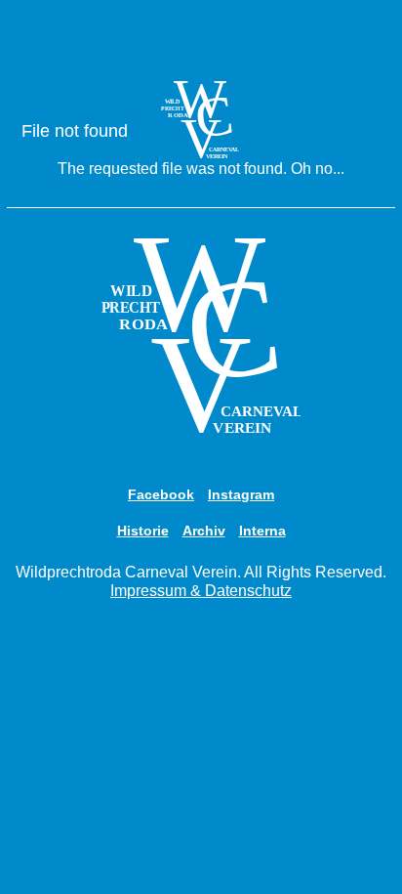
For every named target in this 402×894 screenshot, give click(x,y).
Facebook (161, 494)
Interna (262, 530)
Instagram (241, 494)
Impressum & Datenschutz (201, 590)
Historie (143, 530)
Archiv (203, 530)
